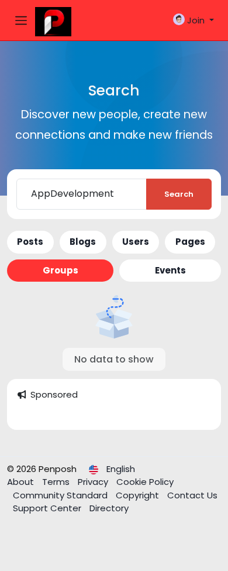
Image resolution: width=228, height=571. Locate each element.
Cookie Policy (145, 482)
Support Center (48, 508)
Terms (57, 482)
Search (179, 194)
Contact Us (192, 495)
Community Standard (61, 495)
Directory (109, 508)
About (21, 482)
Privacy (94, 482)
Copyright (138, 495)
